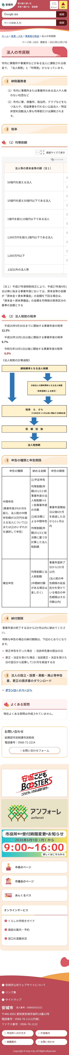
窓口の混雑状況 (17, 938)
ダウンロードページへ (18, 690)
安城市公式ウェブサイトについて (25, 985)
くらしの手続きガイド (21, 921)
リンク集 (10, 992)
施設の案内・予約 (18, 930)
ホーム (5, 36)
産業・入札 (17, 36)
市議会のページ (24, 881)
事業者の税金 (32, 36)
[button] (54, 5)
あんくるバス (23, 895)
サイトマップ (13, 999)
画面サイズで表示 (55, 152)
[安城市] (7, 5)
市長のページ (23, 867)
